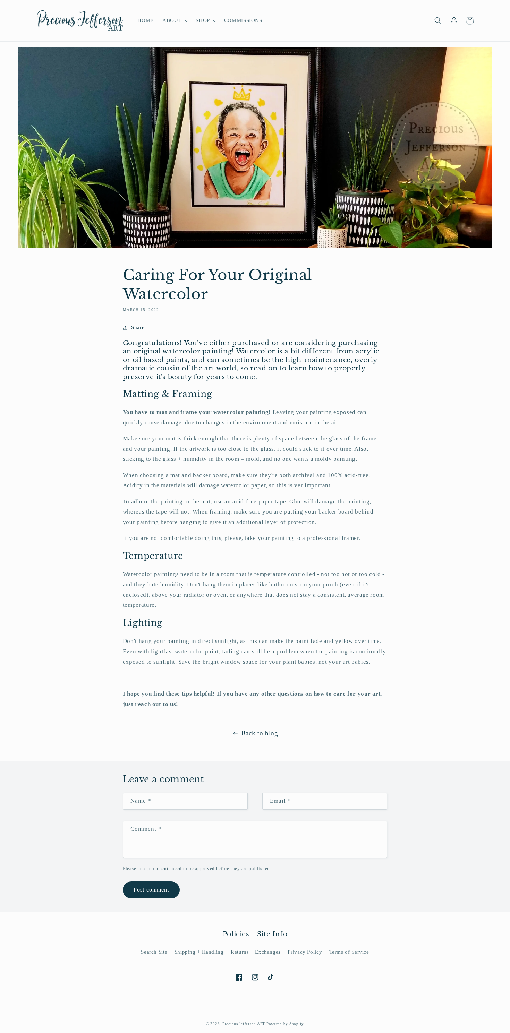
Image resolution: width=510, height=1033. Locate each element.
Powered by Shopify (285, 1024)
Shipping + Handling (199, 952)
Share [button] (137, 327)
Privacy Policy (305, 952)
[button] (175, 20)
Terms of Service (349, 952)
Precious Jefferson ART (244, 1024)
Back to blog (259, 733)
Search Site (154, 952)
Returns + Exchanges (256, 952)
